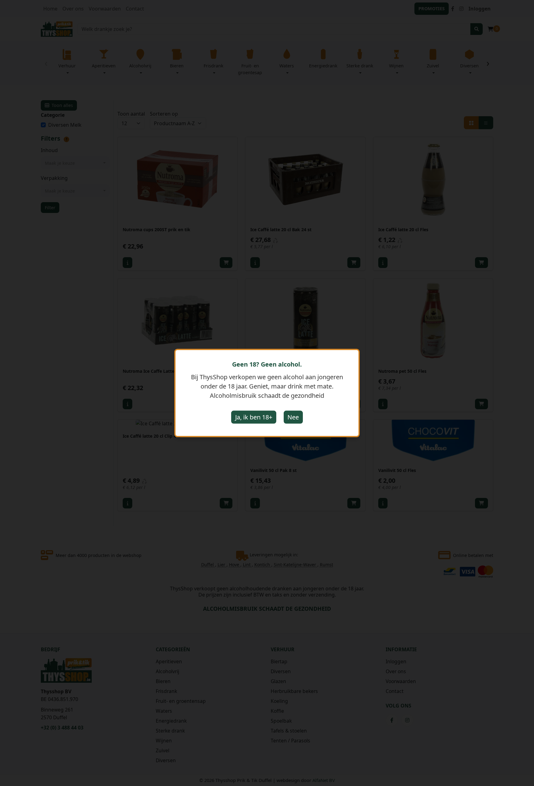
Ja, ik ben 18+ (253, 417)
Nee (293, 417)
